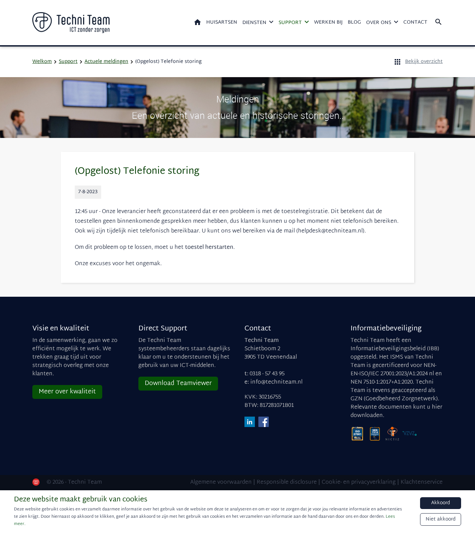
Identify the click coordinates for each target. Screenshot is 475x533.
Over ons (378, 22)
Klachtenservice (422, 482)
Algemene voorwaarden (221, 482)
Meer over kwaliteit (67, 391)
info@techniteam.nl (276, 382)
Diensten (254, 22)
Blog (354, 22)
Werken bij (328, 22)
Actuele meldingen (106, 61)
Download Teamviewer (178, 383)
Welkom (197, 22)
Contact (415, 22)
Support (290, 22)
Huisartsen (221, 22)
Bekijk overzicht (424, 61)
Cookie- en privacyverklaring (359, 482)
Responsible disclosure (287, 482)
